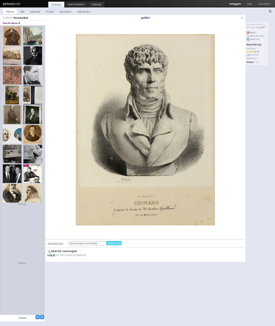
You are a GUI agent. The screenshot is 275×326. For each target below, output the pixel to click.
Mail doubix (83, 11)
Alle (22, 11)
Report (253, 32)
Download (254, 39)
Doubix (56, 4)
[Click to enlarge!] (145, 129)
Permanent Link (55, 243)
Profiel (50, 11)
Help (249, 3)
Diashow (22, 317)
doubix (259, 27)
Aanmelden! (76, 4)
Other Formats (257, 35)
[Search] (270, 11)
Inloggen (235, 3)
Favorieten (65, 11)
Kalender (35, 11)
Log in (249, 54)
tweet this (114, 243)
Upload (96, 4)
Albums (10, 11)
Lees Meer (264, 3)
